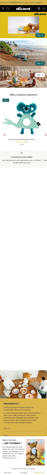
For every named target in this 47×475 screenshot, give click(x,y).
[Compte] (39, 8)
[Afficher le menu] (3, 8)
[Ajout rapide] (4, 135)
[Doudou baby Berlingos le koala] (21, 117)
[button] (8, 8)
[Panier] (43, 8)
